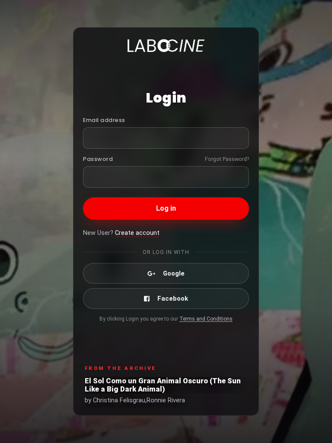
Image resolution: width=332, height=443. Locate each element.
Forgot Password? (227, 159)
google (174, 273)
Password (98, 159)
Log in (166, 208)
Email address (104, 120)
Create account (137, 233)
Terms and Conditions (206, 319)
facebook (172, 298)
